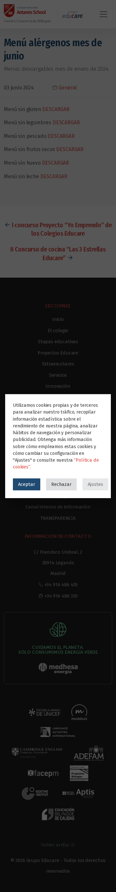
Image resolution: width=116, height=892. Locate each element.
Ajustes (95, 484)
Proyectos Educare (58, 353)
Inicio (58, 319)
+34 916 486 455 (61, 585)
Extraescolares (58, 364)
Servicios (58, 375)
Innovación (57, 386)
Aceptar (26, 484)
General (68, 88)
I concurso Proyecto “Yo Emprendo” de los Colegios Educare (62, 229)
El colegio (58, 330)
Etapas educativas (58, 341)
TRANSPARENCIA (58, 518)
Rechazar (61, 484)
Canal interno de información (58, 507)
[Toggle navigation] (103, 14)
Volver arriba (55, 845)
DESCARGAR (56, 109)
